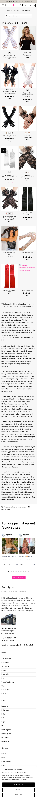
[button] (2, 5)
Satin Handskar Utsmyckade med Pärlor (9, 176)
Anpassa (18, 790)
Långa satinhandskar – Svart (27, 214)
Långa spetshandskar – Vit (27, 253)
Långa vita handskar (27, 290)
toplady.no (13, 645)
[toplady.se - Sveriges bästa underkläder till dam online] (18, 5)
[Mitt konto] (30, 5)
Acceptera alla (18, 784)
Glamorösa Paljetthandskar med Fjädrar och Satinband (9, 91)
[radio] (9, 53)
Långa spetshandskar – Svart (9, 253)
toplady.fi (29, 645)
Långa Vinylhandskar (9, 136)
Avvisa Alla (18, 795)
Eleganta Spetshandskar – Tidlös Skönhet (27, 176)
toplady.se (5, 645)
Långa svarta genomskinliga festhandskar (27, 53)
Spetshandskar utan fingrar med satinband (9, 56)
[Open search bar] (6, 5)
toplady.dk (21, 645)
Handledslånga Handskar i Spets (28, 136)
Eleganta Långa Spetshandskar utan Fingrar (27, 94)
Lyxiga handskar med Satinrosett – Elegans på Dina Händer (9, 218)
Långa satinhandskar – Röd (9, 291)
